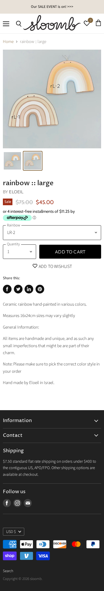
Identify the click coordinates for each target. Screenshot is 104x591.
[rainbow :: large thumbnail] (12, 161)
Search (8, 571)
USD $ (11, 532)
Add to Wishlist (55, 266)
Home (8, 41)
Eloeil (16, 191)
